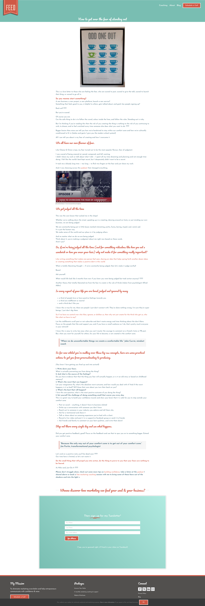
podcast (84, 168)
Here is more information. (107, 602)
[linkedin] (148, 589)
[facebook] (140, 589)
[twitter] (144, 589)
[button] (102, 188)
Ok (144, 602)
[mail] (153, 589)
